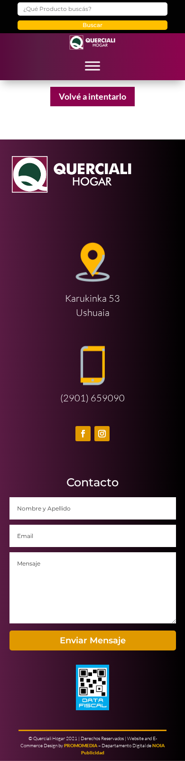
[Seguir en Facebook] (83, 433)
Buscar (92, 24)
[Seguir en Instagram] (102, 433)
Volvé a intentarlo (92, 96)
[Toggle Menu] (92, 65)
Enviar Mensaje (93, 640)
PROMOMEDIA (80, 745)
